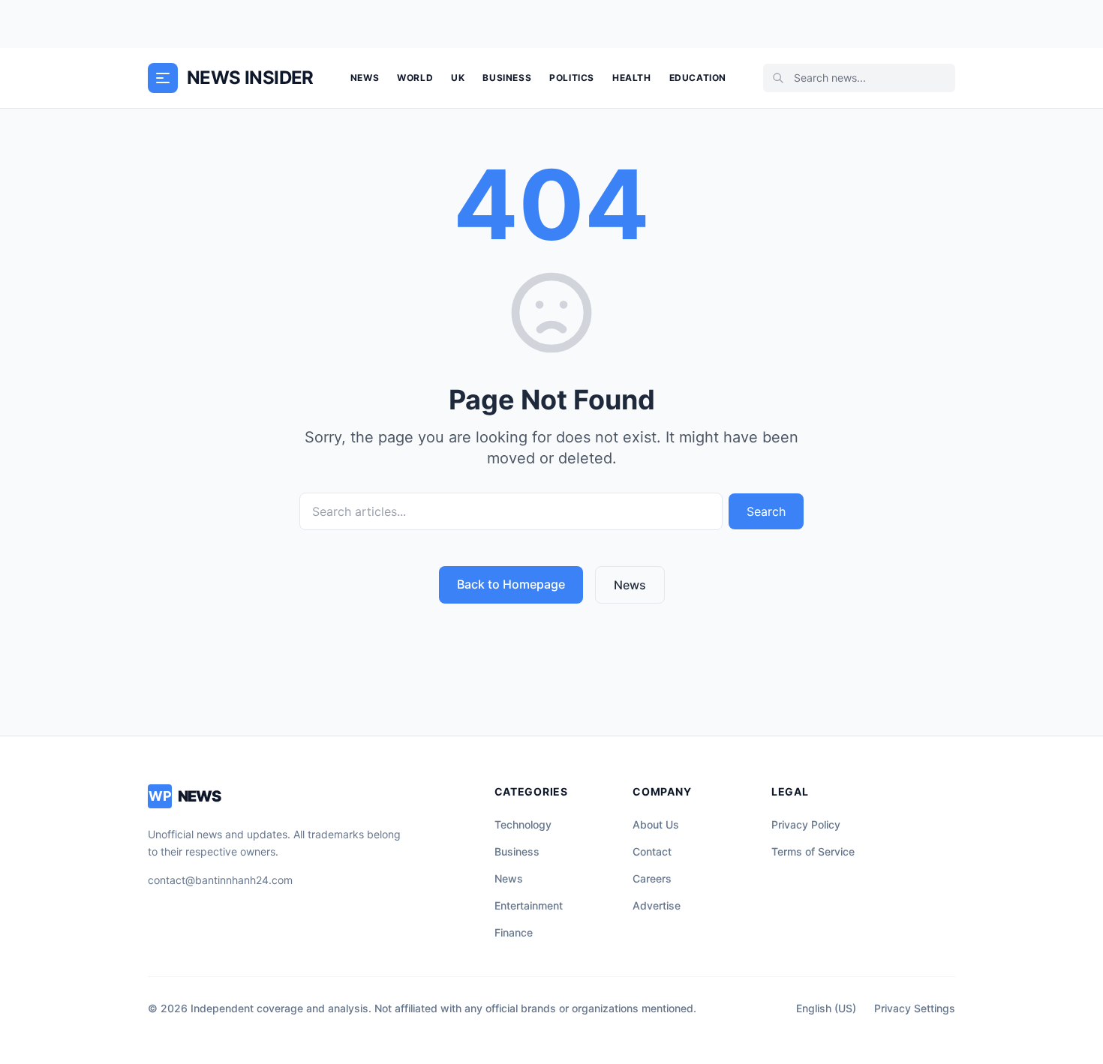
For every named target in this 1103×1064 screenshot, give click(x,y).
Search (766, 511)
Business (506, 77)
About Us (656, 824)
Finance (513, 932)
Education (697, 77)
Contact (652, 851)
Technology (523, 824)
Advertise (657, 905)
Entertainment (528, 905)
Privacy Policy (805, 824)
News (364, 77)
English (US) (826, 1008)
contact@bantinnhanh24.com (220, 880)
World (415, 77)
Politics (571, 77)
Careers (652, 878)
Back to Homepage (511, 584)
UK (457, 77)
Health (631, 77)
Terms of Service (813, 851)
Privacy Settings (914, 1008)
